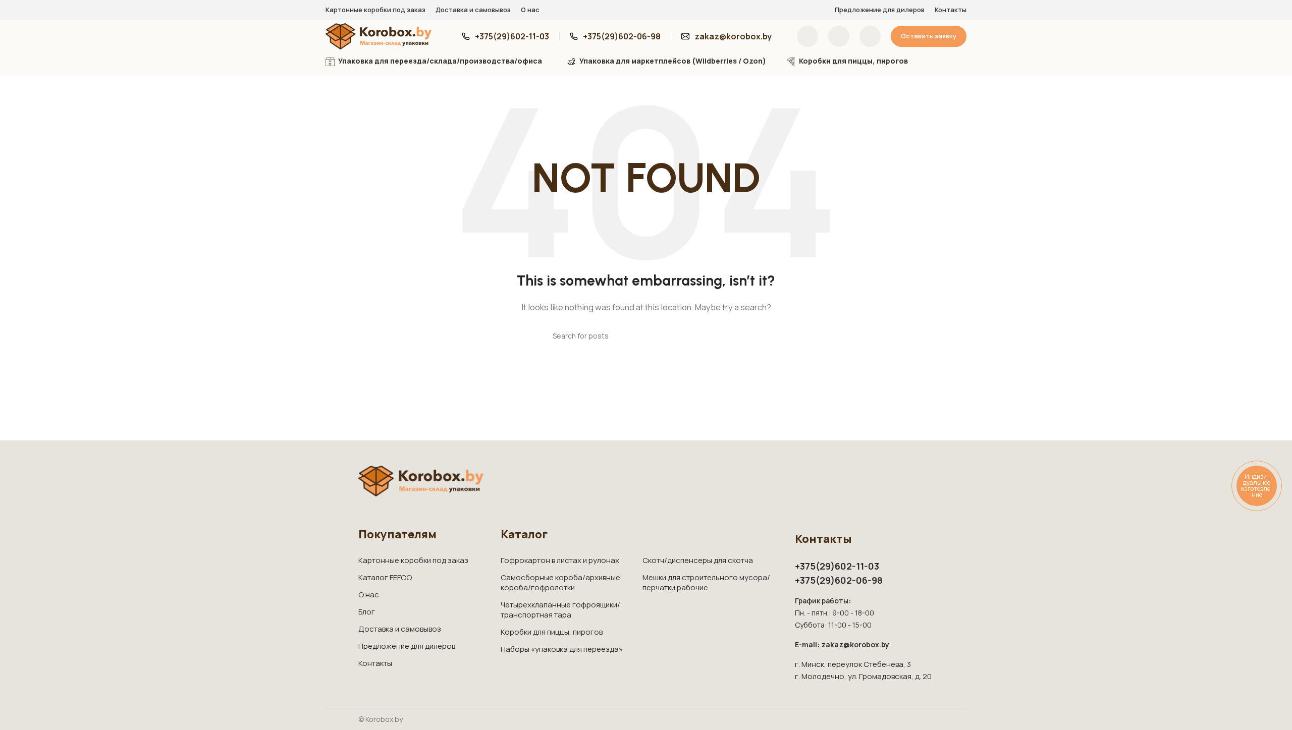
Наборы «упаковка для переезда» (562, 649)
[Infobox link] (505, 36)
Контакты (375, 663)
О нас (368, 594)
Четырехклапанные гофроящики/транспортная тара (560, 609)
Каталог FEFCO (385, 577)
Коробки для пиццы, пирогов (552, 632)
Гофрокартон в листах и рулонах (560, 560)
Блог (366, 611)
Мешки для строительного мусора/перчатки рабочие (706, 582)
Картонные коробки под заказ (413, 560)
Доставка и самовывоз (399, 629)
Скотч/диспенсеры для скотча (697, 560)
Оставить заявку (928, 35)
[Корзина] (870, 36)
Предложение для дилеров (406, 646)
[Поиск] (807, 36)
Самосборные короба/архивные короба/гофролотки (560, 582)
